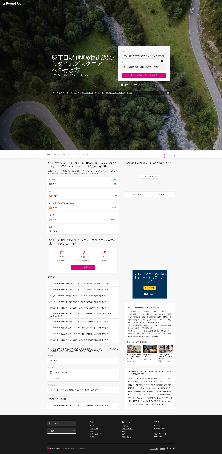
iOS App (158, 426)
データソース (158, 437)
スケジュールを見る (81, 267)
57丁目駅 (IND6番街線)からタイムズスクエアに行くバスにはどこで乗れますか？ (78, 328)
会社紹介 (125, 426)
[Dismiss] (168, 93)
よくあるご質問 (65, 154)
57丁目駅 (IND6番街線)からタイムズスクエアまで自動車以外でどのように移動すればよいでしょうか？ (80, 315)
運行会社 (85, 154)
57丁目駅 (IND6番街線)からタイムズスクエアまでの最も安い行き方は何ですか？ (78, 283)
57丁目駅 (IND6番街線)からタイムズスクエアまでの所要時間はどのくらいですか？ (79, 322)
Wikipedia (156, 336)
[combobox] (144, 55)
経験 (91, 431)
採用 (123, 431)
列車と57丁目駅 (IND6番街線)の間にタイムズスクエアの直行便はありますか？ (77, 302)
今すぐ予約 (150, 288)
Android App (160, 429)
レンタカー (94, 428)
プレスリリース (127, 428)
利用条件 (162, 448)
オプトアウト (89, 93)
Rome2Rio (131, 378)
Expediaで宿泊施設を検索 (133, 85)
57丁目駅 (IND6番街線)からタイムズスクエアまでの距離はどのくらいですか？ (77, 308)
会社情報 (82, 448)
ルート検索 (168, 155)
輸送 (55, 154)
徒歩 (89, 75)
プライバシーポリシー (117, 93)
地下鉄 (57, 75)
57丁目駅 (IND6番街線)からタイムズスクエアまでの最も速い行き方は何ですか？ (78, 290)
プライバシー (154, 448)
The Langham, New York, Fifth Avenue (165, 356)
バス (65, 75)
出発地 (124, 51)
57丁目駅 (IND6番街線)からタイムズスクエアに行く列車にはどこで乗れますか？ (78, 334)
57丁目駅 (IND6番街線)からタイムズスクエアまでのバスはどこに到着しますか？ (78, 340)
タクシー (73, 75)
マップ (76, 154)
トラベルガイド (95, 434)
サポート (125, 434)
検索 (48, 154)
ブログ (92, 437)
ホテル (92, 426)
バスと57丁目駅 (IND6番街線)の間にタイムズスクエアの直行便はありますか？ (77, 296)
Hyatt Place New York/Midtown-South (134, 356)
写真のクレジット (160, 434)
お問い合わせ (126, 437)
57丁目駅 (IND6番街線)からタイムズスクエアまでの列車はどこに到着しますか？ (78, 406)
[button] (144, 75)
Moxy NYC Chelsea (147, 355)
